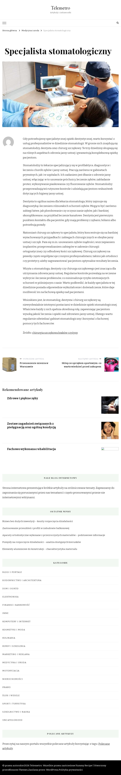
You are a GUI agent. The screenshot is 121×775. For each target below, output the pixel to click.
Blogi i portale (12, 572)
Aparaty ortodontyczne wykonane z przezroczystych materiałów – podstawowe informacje (53, 535)
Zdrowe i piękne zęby (22, 398)
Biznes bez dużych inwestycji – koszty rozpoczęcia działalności (37, 521)
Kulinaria (8, 638)
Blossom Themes (18, 769)
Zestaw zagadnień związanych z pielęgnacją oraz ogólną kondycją (31, 425)
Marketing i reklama (16, 654)
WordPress (52, 769)
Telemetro (60, 8)
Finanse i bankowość (16, 605)
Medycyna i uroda (14, 662)
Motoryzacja (10, 671)
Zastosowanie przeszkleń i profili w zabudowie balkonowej (35, 528)
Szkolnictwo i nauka (16, 712)
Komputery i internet (16, 621)
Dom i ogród (10, 588)
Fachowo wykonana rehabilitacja (31, 449)
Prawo (6, 687)
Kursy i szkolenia (13, 646)
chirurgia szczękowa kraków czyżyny (55, 332)
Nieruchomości (12, 679)
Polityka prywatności (71, 769)
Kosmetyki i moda (13, 630)
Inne (5, 613)
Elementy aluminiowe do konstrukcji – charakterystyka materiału (39, 549)
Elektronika (10, 597)
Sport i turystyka (14, 703)
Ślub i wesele (11, 695)
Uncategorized (12, 720)
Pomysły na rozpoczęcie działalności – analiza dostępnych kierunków (41, 542)
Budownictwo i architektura (21, 580)
